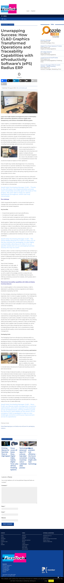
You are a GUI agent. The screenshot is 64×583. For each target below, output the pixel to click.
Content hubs (4, 541)
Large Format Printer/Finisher (49, 57)
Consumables (25, 544)
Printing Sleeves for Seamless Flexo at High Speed (5, 452)
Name (3, 506)
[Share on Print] (22, 80)
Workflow (24, 546)
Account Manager (46, 40)
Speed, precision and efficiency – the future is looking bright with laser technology (32, 456)
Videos (2, 537)
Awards (3, 544)
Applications (25, 549)
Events (2, 540)
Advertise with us (47, 535)
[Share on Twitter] (10, 80)
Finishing (24, 537)
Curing (23, 543)
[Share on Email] (28, 80)
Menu (5, 16)
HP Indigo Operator (46, 52)
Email (3, 512)
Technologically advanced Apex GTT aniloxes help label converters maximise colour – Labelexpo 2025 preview (25, 458)
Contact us (45, 537)
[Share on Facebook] (4, 80)
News (2, 535)
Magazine (3, 538)
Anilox (23, 541)
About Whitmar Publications (50, 538)
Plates (23, 538)
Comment (4, 485)
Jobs (52, 24)
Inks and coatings (26, 540)
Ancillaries (24, 547)
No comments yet (22, 88)
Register (33, 10)
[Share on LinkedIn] (16, 80)
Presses (24, 535)
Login (27, 10)
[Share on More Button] (34, 80)
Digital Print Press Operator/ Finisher (51, 46)
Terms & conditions (47, 541)
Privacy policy (46, 540)
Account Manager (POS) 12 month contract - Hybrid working (50, 65)
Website (3, 517)
